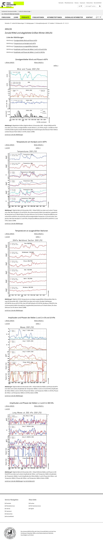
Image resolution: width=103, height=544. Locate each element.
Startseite (61, 3)
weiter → (56, 65)
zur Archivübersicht (29, 481)
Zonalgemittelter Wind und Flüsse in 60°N (25, 40)
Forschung (6, 17)
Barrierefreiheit (97, 3)
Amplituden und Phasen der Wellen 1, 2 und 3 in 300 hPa (29, 52)
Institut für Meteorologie (25, 11)
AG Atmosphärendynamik (10, 14)
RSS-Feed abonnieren (35, 506)
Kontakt (89, 17)
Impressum (82, 3)
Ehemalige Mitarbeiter (74, 17)
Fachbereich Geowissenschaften (10, 11)
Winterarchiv (59, 23)
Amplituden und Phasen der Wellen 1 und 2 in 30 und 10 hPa (30, 49)
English (32, 508)
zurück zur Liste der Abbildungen (14, 134)
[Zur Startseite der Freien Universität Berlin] (13, 5)
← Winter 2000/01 (9, 62)
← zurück (7, 148)
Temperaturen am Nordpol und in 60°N (25, 43)
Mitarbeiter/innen (69, 3)
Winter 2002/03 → (39, 62)
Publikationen (38, 17)
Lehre (16, 17)
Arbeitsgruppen (30, 23)
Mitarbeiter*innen (54, 17)
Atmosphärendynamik (41, 23)
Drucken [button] (32, 503)
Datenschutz (89, 3)
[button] (80, 6)
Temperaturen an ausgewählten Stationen (26, 46)
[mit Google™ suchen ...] (99, 6)
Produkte (25, 17)
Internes (77, 3)
